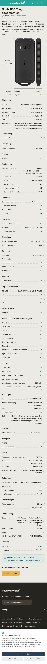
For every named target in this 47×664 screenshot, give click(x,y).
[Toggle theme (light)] (32, 3)
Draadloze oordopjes (10, 626)
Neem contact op (10, 573)
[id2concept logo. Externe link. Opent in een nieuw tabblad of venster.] (3, 633)
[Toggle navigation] (3, 3)
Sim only (22, 619)
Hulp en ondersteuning (13, 602)
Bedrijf (4, 610)
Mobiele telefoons (9, 619)
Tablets (5, 622)
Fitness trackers (32, 622)
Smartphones (34, 619)
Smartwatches (16, 622)
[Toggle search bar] (37, 3)
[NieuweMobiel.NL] (15, 3)
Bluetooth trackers (28, 626)
